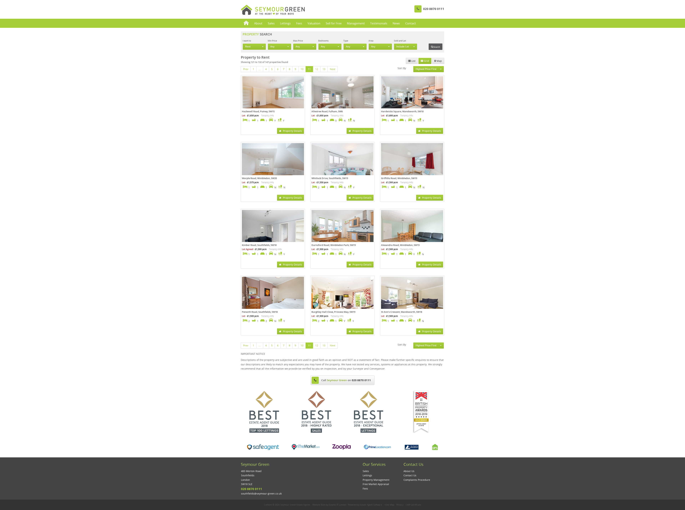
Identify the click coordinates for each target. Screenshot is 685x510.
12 (316, 69)
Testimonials (378, 23)
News (396, 23)
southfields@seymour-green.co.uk (261, 493)
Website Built (318, 504)
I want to (247, 40)
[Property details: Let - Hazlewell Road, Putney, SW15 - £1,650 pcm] (273, 97)
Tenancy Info (267, 115)
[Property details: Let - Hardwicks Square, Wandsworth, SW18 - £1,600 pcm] (412, 97)
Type (345, 40)
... (260, 69)
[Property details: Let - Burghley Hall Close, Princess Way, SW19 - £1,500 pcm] (342, 297)
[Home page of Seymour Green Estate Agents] (246, 23)
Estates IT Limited (337, 504)
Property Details (292, 131)
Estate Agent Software (371, 504)
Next (332, 69)
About (258, 23)
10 (302, 69)
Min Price (272, 40)
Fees (299, 23)
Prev (245, 69)
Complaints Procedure (417, 479)
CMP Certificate (413, 504)
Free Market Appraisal (376, 484)
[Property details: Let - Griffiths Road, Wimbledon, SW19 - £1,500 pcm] (412, 163)
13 (324, 69)
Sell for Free (334, 23)
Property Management (376, 479)
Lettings (285, 23)
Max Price (298, 40)
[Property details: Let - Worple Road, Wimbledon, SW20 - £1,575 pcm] (273, 163)
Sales (271, 23)
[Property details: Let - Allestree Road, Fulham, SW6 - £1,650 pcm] (342, 97)
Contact (410, 23)
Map (439, 61)
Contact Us (410, 475)
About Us (409, 471)
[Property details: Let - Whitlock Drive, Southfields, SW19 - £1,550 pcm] (342, 163)
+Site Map (389, 504)
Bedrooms (323, 40)
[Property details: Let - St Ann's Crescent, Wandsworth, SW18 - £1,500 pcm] (412, 297)
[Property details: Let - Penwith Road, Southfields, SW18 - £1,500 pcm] (273, 297)
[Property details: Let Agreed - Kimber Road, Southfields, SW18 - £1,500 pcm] (273, 230)
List (413, 61)
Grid (426, 61)
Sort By (402, 68)
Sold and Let (400, 40)
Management (356, 23)
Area (371, 40)
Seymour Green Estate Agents (295, 504)
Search (436, 47)
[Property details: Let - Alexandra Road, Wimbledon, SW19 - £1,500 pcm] (412, 230)
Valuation (314, 23)
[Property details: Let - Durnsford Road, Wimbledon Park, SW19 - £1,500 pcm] (342, 230)
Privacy (400, 504)
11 (309, 69)
